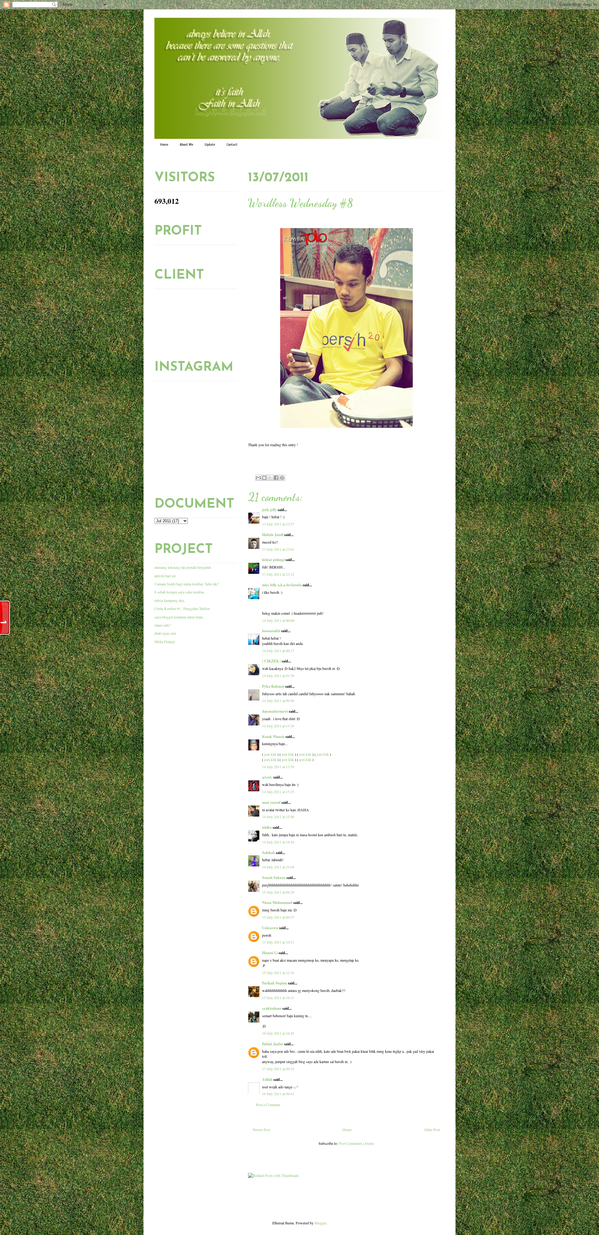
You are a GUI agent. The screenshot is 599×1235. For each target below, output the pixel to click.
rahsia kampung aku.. (170, 600)
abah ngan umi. (165, 633)
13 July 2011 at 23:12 (278, 574)
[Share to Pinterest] (282, 478)
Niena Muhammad (277, 902)
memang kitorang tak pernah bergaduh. (183, 567)
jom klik (270, 754)
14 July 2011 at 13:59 (278, 766)
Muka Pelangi (164, 641)
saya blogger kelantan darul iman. (179, 616)
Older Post (432, 1129)
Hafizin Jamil (272, 534)
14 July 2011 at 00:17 (278, 650)
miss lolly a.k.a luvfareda (282, 585)
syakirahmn (271, 1008)
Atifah (267, 1079)
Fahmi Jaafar (272, 1044)
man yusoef (271, 802)
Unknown (270, 927)
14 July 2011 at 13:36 (278, 725)
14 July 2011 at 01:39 (278, 675)
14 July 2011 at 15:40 (278, 816)
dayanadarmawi (275, 711)
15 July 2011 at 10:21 (278, 942)
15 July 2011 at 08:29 (278, 892)
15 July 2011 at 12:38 (278, 972)
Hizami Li (270, 952)
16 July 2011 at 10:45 (278, 1033)
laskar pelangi (273, 559)
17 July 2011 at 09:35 (278, 1068)
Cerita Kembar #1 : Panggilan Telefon (182, 608)
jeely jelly (269, 509)
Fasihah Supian (274, 983)
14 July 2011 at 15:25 (278, 791)
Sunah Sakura (273, 877)
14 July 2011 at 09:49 (278, 700)
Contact (231, 144)
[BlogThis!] (264, 478)
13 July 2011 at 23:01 (278, 549)
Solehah (268, 852)
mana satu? (162, 624)
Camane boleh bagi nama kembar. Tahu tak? (186, 583)
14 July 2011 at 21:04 (278, 866)
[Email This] (258, 478)
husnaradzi (271, 630)
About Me (186, 144)
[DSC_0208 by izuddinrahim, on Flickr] (346, 428)
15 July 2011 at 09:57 (278, 917)
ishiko (267, 827)
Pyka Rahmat (273, 686)
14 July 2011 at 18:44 (278, 841)
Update (210, 144)
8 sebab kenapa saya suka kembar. (179, 591)
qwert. (267, 777)
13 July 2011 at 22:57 (278, 523)
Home (164, 144)
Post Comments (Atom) (356, 1143)
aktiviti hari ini (165, 575)
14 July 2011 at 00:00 (278, 620)
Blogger (320, 1222)
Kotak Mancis (273, 736)
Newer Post (261, 1129)
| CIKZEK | (271, 661)
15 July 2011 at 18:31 (278, 997)
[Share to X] (270, 478)
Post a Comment (268, 1104)
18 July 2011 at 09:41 (278, 1093)
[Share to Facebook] (276, 478)
